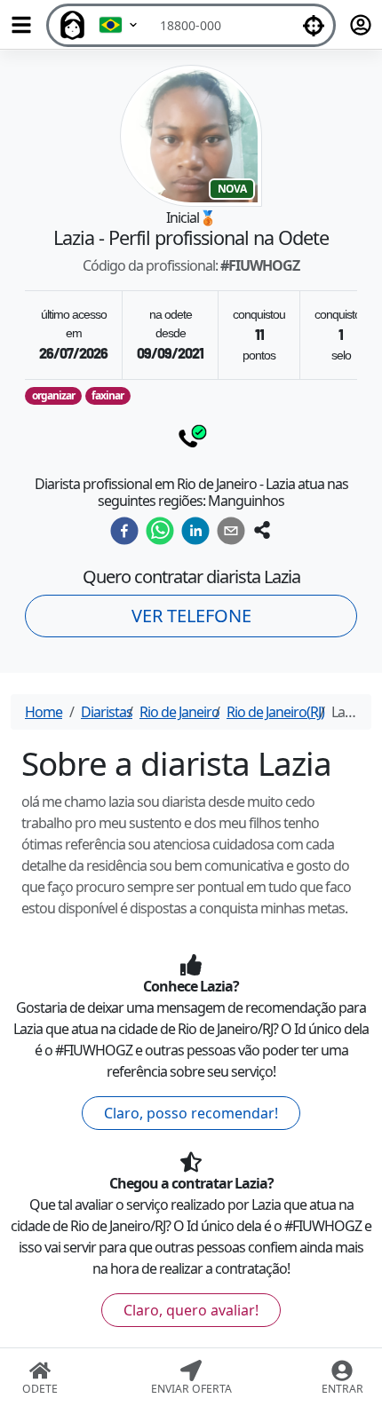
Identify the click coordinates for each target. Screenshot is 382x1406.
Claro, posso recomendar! (191, 1113)
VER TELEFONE (191, 616)
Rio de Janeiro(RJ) (275, 712)
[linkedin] (195, 531)
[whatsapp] (160, 531)
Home (43, 712)
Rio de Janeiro (179, 712)
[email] (231, 531)
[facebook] (124, 531)
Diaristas (106, 712)
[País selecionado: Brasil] (119, 25)
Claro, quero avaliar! (191, 1310)
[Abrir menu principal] (21, 25)
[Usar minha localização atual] (314, 25)
